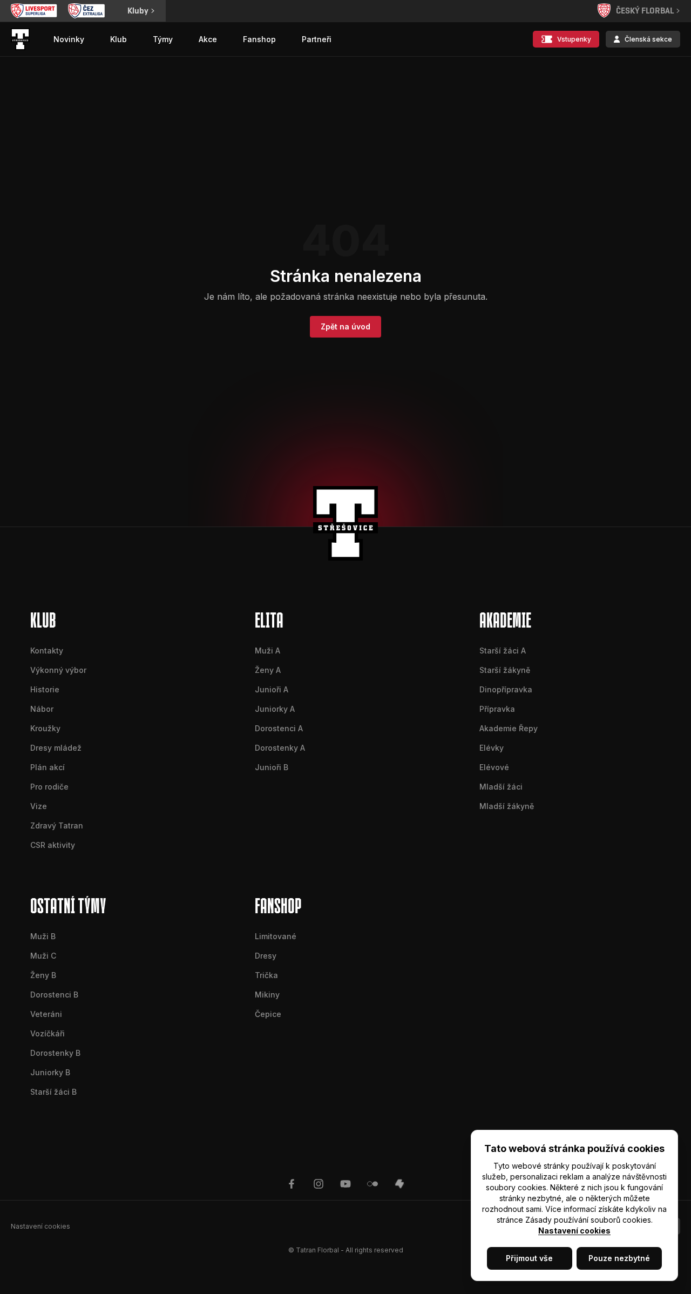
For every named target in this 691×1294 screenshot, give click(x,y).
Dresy (265, 955)
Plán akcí (47, 767)
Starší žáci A (502, 650)
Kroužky (45, 728)
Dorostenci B (54, 994)
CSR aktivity (52, 845)
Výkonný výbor (58, 670)
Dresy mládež (56, 747)
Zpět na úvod (345, 326)
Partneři (316, 39)
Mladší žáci (501, 786)
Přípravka (497, 708)
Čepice (268, 1014)
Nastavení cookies (574, 1230)
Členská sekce (648, 39)
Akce (208, 39)
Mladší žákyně (506, 806)
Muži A (267, 650)
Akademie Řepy (508, 728)
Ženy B (43, 975)
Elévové (494, 767)
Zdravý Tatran (56, 825)
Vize (38, 806)
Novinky (68, 39)
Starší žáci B (53, 1091)
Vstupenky (574, 39)
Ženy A (268, 670)
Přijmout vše (529, 1258)
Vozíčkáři (47, 1033)
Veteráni (46, 1014)
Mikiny (267, 994)
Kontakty (46, 650)
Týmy (163, 39)
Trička (266, 975)
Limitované (275, 936)
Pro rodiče (49, 786)
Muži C (43, 955)
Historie (44, 689)
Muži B (43, 936)
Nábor (41, 708)
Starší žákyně (504, 670)
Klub (118, 39)
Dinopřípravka (505, 689)
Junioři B (271, 767)
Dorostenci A (279, 728)
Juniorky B (50, 1072)
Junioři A (271, 689)
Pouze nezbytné (619, 1258)
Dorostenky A (280, 747)
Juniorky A (275, 708)
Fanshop (259, 39)
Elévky (491, 747)
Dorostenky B (55, 1052)
